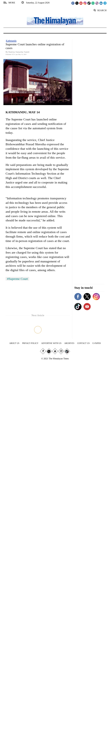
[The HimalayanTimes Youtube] (80, 3)
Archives (69, 343)
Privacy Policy (30, 343)
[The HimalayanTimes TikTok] (89, 3)
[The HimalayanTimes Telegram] (105, 3)
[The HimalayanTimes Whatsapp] (93, 3)
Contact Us (83, 343)
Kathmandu (11, 40)
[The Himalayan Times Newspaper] (55, 21)
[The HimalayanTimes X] (76, 3)
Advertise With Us (51, 343)
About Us (14, 343)
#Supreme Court (17, 279)
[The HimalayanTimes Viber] (97, 3)
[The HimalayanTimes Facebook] (72, 3)
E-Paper (97, 343)
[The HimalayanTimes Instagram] (85, 3)
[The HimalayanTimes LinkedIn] (101, 3)
